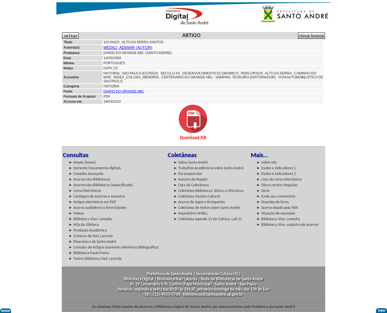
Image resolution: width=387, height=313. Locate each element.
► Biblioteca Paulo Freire (89, 253)
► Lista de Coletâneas (191, 185)
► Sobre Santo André (190, 162)
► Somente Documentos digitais (95, 168)
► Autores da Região (190, 179)
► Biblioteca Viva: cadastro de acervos (287, 225)
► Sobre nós (266, 162)
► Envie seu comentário (275, 196)
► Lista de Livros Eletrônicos (279, 179)
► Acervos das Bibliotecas (89, 179)
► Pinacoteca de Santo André (92, 242)
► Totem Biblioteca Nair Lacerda (95, 259)
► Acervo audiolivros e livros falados (97, 208)
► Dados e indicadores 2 (276, 174)
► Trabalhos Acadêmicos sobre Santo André (208, 168)
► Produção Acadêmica (88, 230)
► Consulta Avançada (86, 174)
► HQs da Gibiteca (84, 225)
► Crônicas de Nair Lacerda (91, 236)
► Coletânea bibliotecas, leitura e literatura (208, 191)
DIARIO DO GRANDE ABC (123, 91)
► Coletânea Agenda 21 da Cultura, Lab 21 (207, 219)
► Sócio (262, 191)
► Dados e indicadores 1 (276, 168)
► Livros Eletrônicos (85, 191)
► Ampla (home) (82, 162)
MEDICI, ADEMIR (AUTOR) (127, 47)
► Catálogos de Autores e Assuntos (97, 196)
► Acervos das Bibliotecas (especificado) (101, 185)
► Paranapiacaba (187, 174)
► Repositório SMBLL (190, 213)
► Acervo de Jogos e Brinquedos (199, 202)
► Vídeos (76, 213)
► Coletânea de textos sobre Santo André (206, 208)
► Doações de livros (272, 202)
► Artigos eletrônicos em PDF (92, 202)
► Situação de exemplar (275, 213)
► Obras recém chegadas (276, 185)
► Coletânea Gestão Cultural (196, 196)
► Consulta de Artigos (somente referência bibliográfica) (114, 247)
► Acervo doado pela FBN (277, 208)
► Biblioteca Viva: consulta (90, 219)
